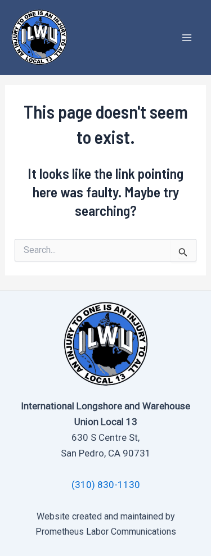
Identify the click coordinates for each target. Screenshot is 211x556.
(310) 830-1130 (105, 484)
